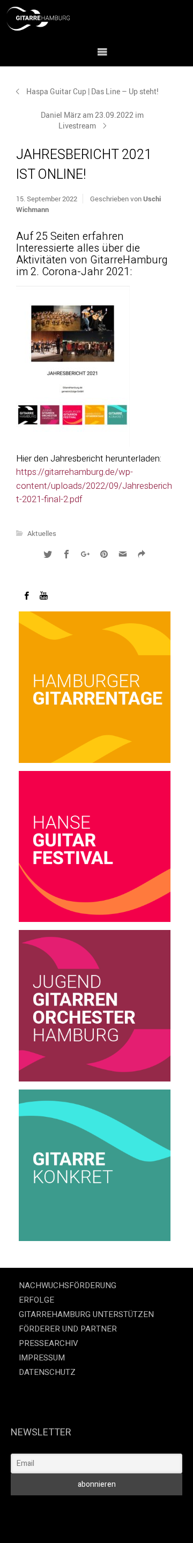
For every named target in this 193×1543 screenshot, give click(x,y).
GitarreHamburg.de (56, 1510)
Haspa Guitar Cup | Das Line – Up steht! (92, 91)
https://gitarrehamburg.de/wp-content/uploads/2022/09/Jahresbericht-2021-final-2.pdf (94, 485)
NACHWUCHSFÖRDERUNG (67, 1285)
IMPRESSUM (42, 1358)
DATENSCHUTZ (47, 1372)
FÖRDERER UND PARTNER (68, 1329)
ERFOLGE (36, 1300)
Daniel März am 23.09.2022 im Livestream (92, 120)
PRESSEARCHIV (48, 1343)
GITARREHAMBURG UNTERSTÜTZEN (86, 1314)
